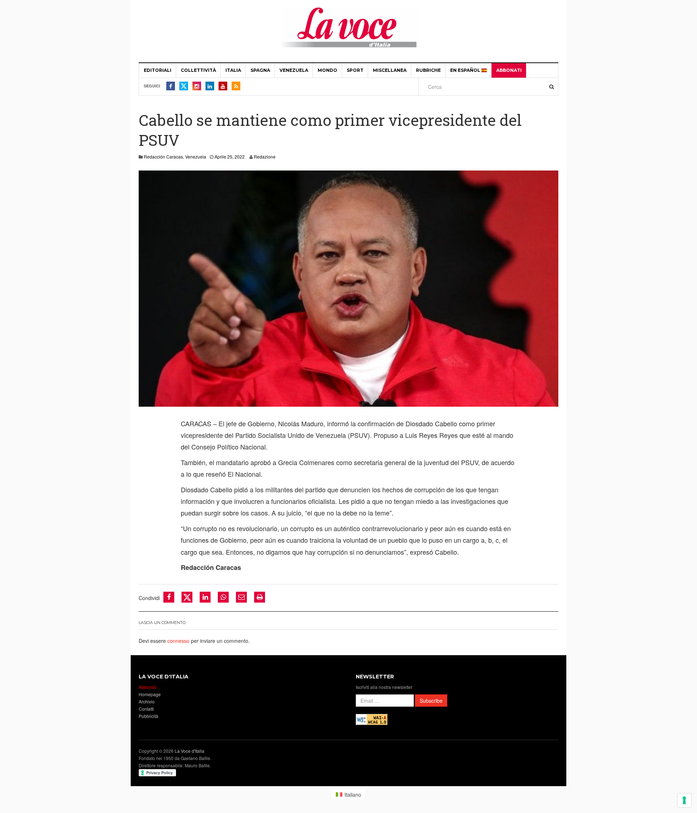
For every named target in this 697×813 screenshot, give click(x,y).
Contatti (146, 709)
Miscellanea (390, 70)
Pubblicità (148, 716)
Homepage (150, 694)
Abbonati (509, 70)
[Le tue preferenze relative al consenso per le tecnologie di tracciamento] (684, 800)
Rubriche (428, 70)
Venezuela (294, 70)
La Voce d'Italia (189, 751)
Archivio (147, 701)
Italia (233, 70)
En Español (465, 70)
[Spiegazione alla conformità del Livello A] (372, 719)
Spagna (260, 70)
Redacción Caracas (163, 156)
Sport (355, 70)
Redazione (265, 156)
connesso (178, 640)
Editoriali (157, 70)
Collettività (198, 70)
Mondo (327, 70)
